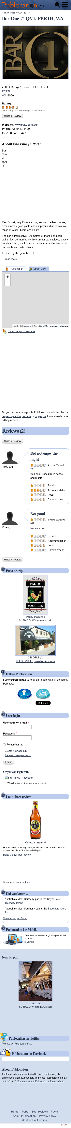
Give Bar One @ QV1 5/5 (17, 107)
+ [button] (7, 276)
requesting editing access (16, 416)
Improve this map (59, 326)
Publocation (16, 268)
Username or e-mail (16, 722)
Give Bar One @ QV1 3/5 (10, 107)
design (64, 1125)
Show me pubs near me (21, 331)
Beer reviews (40, 1111)
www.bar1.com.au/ (26, 124)
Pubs (12, 13)
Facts (54, 1111)
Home (5, 13)
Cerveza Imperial (35, 842)
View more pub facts (15, 918)
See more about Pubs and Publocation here (40, 1081)
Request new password (18, 755)
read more (11, 259)
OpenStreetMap (41, 325)
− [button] (7, 282)
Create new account (16, 750)
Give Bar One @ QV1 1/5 (3, 107)
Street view (39, 268)
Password (10, 733)
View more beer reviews (16, 882)
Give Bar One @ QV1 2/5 (7, 107)
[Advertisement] (35, 182)
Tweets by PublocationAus (17, 1043)
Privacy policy (47, 1115)
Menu (65, 5)
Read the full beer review (17, 854)
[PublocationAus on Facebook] (24, 698)
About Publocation (24, 1115)
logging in (40, 416)
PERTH (26, 13)
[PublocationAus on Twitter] (43, 698)
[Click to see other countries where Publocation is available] (41, 6)
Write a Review (12, 116)
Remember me (15, 744)
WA (19, 13)
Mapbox (27, 325)
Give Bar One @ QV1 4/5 (13, 107)
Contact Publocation (34, 1120)
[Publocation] (20, 7)
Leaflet (16, 325)
